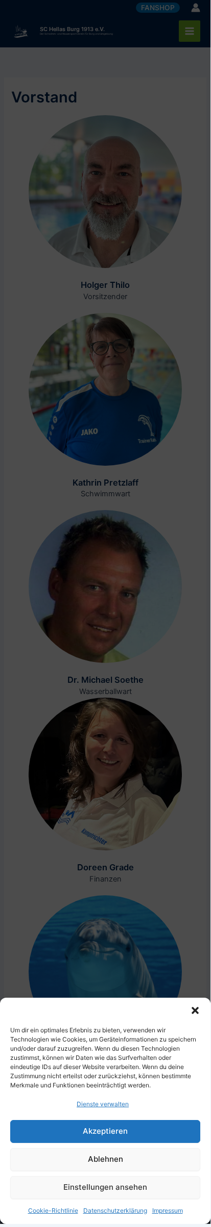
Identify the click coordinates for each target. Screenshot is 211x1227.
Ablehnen (105, 1159)
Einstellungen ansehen (105, 1187)
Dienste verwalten (103, 1104)
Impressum (167, 1210)
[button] (195, 1010)
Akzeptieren (105, 1131)
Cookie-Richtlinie (53, 1210)
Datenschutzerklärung (115, 1210)
